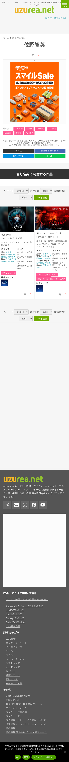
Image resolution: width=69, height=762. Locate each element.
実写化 (55, 275)
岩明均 (8, 252)
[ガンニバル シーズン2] (52, 218)
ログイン (49, 18)
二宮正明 (19, 128)
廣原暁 (19, 133)
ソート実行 (41, 197)
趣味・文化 (12, 679)
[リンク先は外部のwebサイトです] (34, 121)
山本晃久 (8, 133)
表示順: (34, 190)
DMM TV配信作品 (15, 622)
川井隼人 (12, 257)
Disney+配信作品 (15, 618)
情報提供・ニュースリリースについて (26, 724)
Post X (18, 150)
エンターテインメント (17, 643)
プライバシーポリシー (17, 708)
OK (17, 757)
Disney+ (4, 283)
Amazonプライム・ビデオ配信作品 (24, 606)
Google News (16, 505)
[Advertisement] (34, 26)
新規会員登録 (60, 18)
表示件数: (59, 190)
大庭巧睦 (40, 128)
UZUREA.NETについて (18, 696)
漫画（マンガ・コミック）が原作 (51, 279)
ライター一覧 (13, 716)
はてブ (18, 156)
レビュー (10, 671)
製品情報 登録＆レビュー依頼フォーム (26, 732)
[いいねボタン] (33, 55)
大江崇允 (52, 128)
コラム (9, 655)
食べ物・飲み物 (14, 683)
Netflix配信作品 (14, 614)
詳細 (11, 496)
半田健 (29, 128)
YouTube (43, 505)
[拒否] (65, 751)
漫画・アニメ (13, 675)
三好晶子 (9, 259)
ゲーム (9, 651)
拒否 (26, 757)
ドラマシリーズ (8, 273)
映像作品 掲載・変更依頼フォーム (24, 704)
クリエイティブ (14, 647)
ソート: (8, 190)
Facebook (34, 505)
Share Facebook (50, 150)
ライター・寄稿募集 (16, 712)
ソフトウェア (13, 663)
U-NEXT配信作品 (15, 610)
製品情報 (10, 728)
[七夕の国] (17, 219)
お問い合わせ (13, 700)
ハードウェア (13, 667)
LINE (50, 156)
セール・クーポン (15, 659)
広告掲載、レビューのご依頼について (26, 720)
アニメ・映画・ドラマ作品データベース (27, 599)
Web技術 (11, 639)
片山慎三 (29, 133)
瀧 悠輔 (9, 254)
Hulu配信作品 (13, 626)
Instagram (25, 505)
